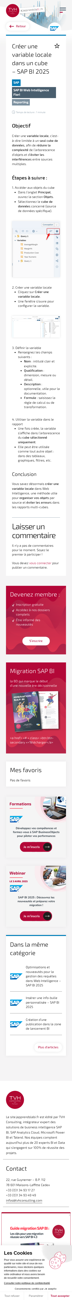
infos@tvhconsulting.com (24, 1200)
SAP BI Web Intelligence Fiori (31, 92)
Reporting (20, 102)
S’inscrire (36, 641)
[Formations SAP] (36, 827)
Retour (21, 26)
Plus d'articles (48, 1047)
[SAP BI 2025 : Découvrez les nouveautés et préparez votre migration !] (36, 896)
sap (16, 82)
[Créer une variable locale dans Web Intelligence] (26, 10)
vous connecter (40, 563)
